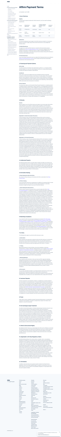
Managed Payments (22, 401)
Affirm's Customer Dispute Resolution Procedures (35, 286)
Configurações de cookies (47, 392)
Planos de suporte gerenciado (48, 407)
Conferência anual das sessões (48, 386)
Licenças (44, 390)
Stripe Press (45, 401)
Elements (20, 394)
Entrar (44, 409)
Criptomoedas (21, 391)
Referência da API (34, 422)
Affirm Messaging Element (41, 226)
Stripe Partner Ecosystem (35, 416)
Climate (20, 389)
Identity (20, 396)
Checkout (20, 387)
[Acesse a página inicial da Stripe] (8, 380)
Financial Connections (22, 395)
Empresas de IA (33, 397)
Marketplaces (33, 392)
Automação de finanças (35, 389)
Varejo (32, 410)
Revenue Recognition (22, 407)
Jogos (32, 401)
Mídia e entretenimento (34, 405)
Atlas (20, 382)
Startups (32, 382)
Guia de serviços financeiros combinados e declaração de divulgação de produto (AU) (12, 44)
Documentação (33, 420)
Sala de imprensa (46, 400)
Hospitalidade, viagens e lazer (35, 402)
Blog (44, 384)
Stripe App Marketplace (35, 414)
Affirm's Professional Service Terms (26, 58)
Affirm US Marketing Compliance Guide (41, 220)
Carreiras (44, 398)
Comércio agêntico (34, 384)
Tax (19, 410)
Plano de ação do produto (47, 397)
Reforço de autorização (22, 384)
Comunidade (45, 385)
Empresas (32, 381)
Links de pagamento (22, 402)
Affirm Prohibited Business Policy (32, 49)
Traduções (9, 35)
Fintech (32, 400)
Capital (20, 386)
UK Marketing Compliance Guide (41, 221)
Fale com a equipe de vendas (47, 402)
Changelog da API (34, 424)
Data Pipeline (21, 392)
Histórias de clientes (46, 382)
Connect (20, 390)
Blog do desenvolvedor (34, 428)
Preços (20, 381)
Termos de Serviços (11, 12)
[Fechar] (59, 432)
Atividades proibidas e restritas (48, 389)
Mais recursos (45, 394)
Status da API (33, 423)
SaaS (32, 396)
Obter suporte (45, 406)
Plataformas (33, 395)
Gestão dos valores (34, 394)
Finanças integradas (34, 387)
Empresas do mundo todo (35, 390)
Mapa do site (45, 391)
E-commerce (33, 386)
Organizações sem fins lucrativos (36, 406)
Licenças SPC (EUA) (11, 25)
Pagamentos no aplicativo (35, 391)
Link (19, 400)
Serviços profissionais (34, 407)
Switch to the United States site (43, 434)
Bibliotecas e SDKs (34, 425)
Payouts (20, 405)
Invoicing (20, 397)
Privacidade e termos (46, 387)
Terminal (20, 411)
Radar (20, 406)
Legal (8, 6)
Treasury (20, 412)
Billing (20, 385)
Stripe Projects (33, 427)
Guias (44, 381)
